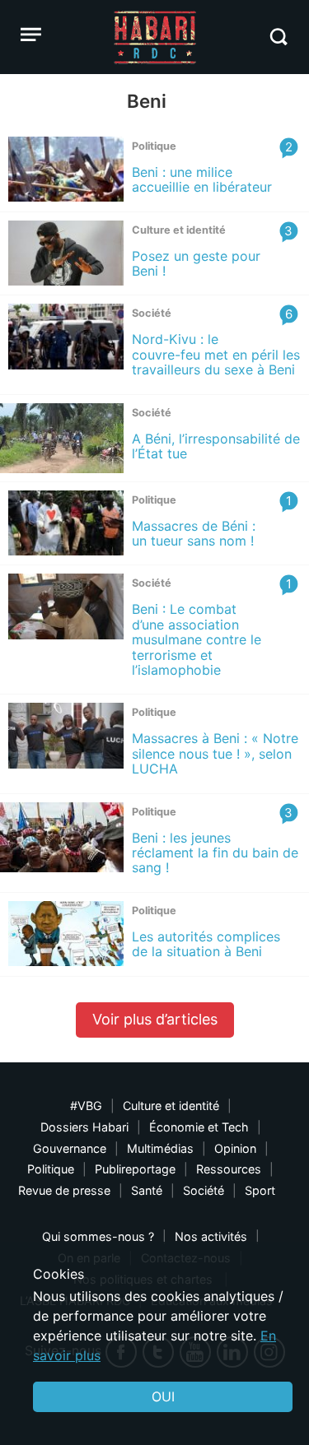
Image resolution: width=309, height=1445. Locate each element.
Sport (260, 1190)
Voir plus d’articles (155, 1019)
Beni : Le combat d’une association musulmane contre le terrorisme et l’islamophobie (196, 639)
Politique (50, 1169)
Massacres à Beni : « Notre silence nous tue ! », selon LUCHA (215, 753)
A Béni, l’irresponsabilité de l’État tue (216, 446)
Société (203, 1190)
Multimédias (160, 1148)
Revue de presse (64, 1190)
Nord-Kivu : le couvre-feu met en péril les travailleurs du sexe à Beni (216, 354)
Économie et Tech (199, 1127)
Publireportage (135, 1169)
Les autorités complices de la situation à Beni (206, 943)
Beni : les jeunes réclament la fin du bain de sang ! (215, 852)
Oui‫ (163, 1396)
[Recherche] (278, 36)
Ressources (228, 1169)
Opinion (235, 1148)
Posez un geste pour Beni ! (196, 263)
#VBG (86, 1106)
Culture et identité (171, 1106)
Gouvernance (69, 1148)
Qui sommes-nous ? (98, 1236)
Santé (146, 1190)
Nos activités (211, 1236)
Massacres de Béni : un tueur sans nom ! (197, 533)
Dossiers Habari (84, 1127)
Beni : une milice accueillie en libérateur (202, 179)
